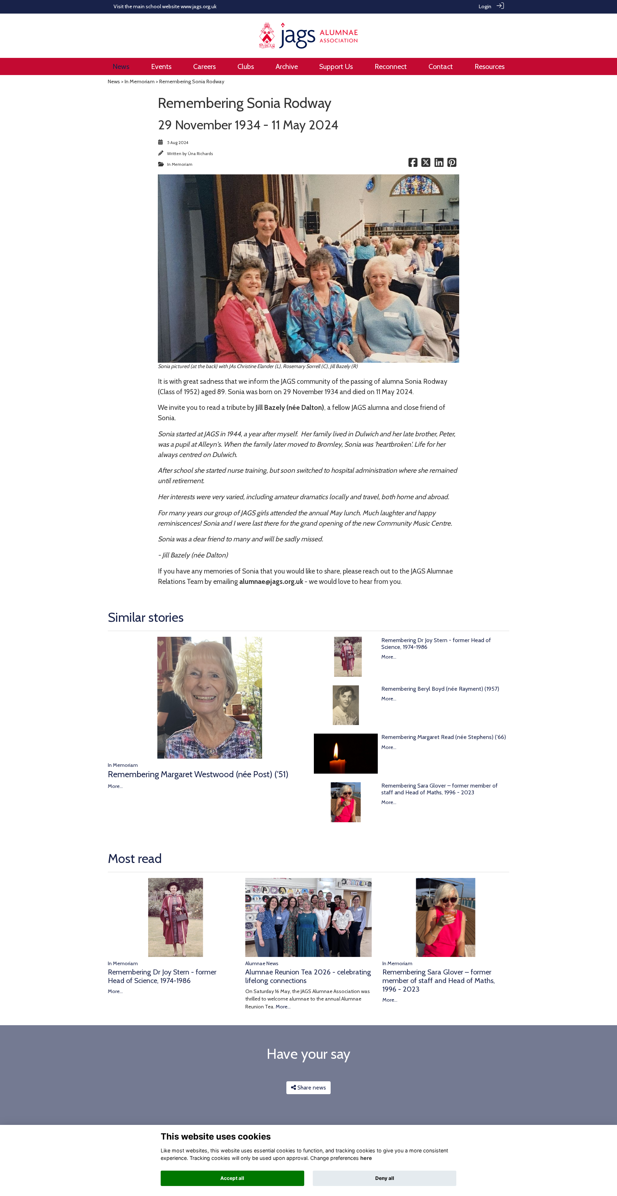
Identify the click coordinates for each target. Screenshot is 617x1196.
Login (485, 6)
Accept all (232, 1178)
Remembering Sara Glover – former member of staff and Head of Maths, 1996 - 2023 (439, 789)
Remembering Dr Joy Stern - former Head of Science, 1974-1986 (162, 976)
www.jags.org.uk (198, 6)
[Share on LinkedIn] (439, 164)
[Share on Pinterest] (451, 164)
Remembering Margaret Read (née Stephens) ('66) (443, 737)
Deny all (384, 1178)
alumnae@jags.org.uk (271, 581)
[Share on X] (425, 164)
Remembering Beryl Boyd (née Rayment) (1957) (440, 688)
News (114, 81)
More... (115, 786)
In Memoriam (140, 81)
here (366, 1158)
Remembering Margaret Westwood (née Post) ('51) (198, 774)
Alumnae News (262, 963)
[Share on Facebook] (412, 164)
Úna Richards (200, 153)
